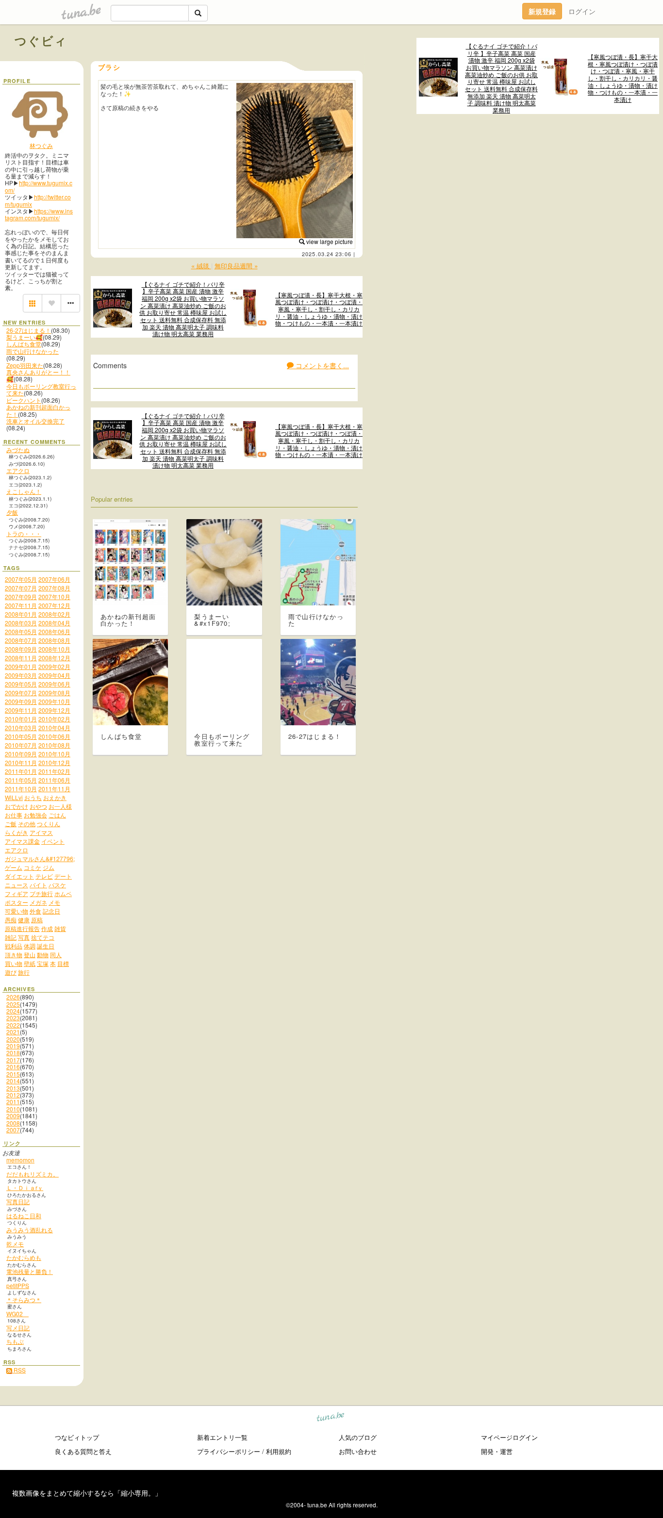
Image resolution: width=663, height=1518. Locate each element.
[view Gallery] (32, 303)
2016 (13, 1066)
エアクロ (18, 470)
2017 (13, 1060)
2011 (13, 1101)
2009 (13, 1115)
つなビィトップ (77, 1437)
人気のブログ (358, 1437)
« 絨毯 (201, 265)
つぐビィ (41, 40)
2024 (13, 1011)
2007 (13, 1130)
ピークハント (23, 400)
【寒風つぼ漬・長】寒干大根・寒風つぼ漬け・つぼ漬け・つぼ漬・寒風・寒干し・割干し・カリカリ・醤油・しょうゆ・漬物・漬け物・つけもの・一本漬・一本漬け (623, 78)
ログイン (582, 11)
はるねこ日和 (23, 1215)
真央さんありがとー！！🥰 (38, 375)
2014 (13, 1081)
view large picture (329, 241)
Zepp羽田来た (24, 365)
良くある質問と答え (83, 1451)
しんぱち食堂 (23, 344)
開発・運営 (497, 1451)
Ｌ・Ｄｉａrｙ (24, 1187)
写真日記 (18, 1201)
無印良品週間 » (236, 265)
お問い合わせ (358, 1451)
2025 (13, 1004)
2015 (13, 1074)
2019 (13, 1046)
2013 (13, 1088)
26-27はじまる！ (28, 330)
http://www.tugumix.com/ (38, 186)
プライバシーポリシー (228, 1451)
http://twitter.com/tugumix (38, 200)
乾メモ (15, 1244)
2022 (13, 1025)
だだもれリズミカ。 (32, 1174)
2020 (13, 1039)
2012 (13, 1095)
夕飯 (12, 512)
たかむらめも (23, 1257)
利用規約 (278, 1451)
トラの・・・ (23, 533)
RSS (19, 1370)
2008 (13, 1123)
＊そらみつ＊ (23, 1299)
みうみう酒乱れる (29, 1229)
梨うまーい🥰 (24, 337)
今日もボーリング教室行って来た (41, 389)
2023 (13, 1017)
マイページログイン (509, 1437)
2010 (13, 1109)
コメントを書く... (321, 365)
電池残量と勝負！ (29, 1271)
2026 (13, 997)
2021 (13, 1032)
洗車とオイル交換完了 (35, 421)
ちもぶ (15, 1341)
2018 (13, 1052)
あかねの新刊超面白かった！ (38, 410)
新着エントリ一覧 (222, 1437)
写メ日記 (18, 1327)
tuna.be (331, 1418)
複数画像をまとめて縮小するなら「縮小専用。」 (87, 1493)
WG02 (17, 1313)
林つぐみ (41, 145)
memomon (20, 1160)
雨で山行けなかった (32, 351)
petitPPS (17, 1285)
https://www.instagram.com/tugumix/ (39, 214)
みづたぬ (18, 449)
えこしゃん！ (23, 491)
